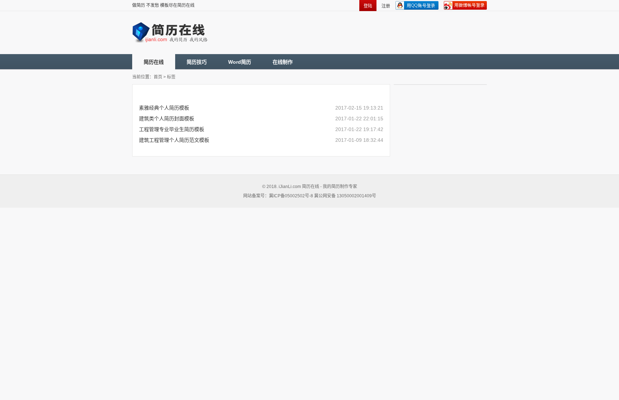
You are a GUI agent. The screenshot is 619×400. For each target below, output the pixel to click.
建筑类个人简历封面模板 (166, 118)
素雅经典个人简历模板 (164, 108)
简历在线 (154, 62)
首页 (158, 76)
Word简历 (239, 62)
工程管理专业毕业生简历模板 (171, 129)
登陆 (368, 6)
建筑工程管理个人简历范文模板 (174, 140)
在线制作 (283, 62)
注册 (386, 6)
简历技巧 (197, 62)
